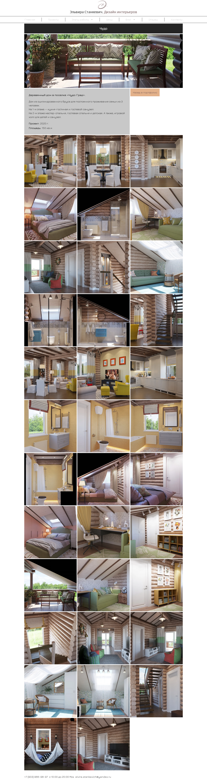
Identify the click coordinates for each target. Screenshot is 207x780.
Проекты (53, 19)
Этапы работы (80, 19)
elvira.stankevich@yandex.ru (93, 776)
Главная (30, 19)
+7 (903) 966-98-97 (36, 776)
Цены (109, 19)
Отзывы (153, 19)
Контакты (176, 19)
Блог (128, 19)
